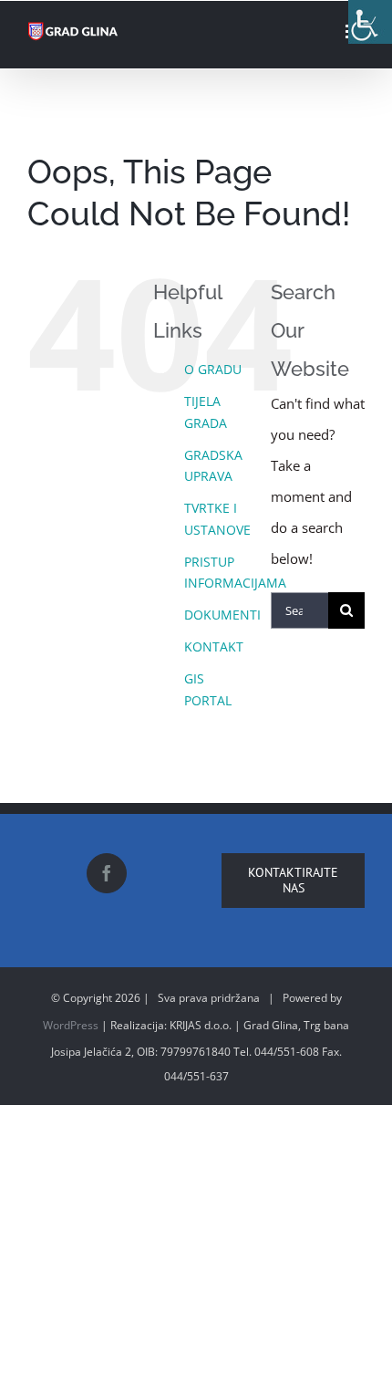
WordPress (70, 1025)
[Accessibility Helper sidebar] (370, 22)
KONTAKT (213, 646)
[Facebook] (107, 873)
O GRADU (213, 369)
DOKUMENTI (222, 614)
